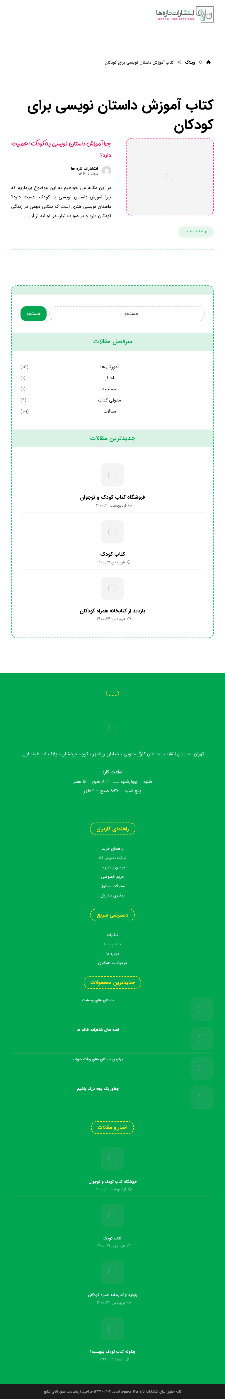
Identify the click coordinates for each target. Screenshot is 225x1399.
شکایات (112, 935)
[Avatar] (106, 170)
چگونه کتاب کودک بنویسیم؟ (112, 1352)
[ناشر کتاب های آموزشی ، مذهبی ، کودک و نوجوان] (184, 14)
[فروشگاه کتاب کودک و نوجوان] (112, 474)
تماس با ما (112, 944)
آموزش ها (109, 366)
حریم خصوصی (112, 877)
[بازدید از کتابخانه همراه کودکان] (112, 588)
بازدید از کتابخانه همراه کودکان (112, 611)
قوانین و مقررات (112, 867)
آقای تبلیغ (51, 1391)
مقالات (109, 411)
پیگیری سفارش (112, 895)
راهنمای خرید (112, 849)
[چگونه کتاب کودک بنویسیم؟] (112, 1329)
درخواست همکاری (112, 963)
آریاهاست (74, 1391)
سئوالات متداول (112, 886)
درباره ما (112, 953)
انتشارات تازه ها (84, 168)
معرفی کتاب (109, 400)
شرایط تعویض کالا (112, 858)
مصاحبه (109, 389)
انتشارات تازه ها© (144, 1391)
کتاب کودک (112, 554)
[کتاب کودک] (112, 531)
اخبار (109, 378)
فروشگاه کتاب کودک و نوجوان (112, 497)
